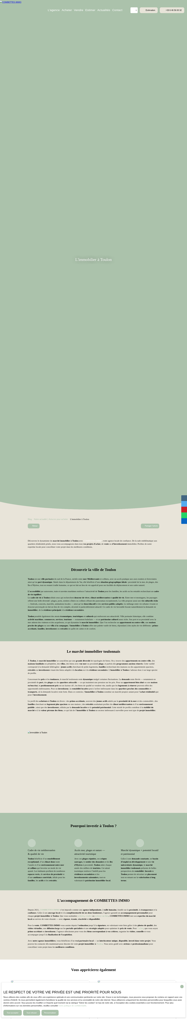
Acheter (67, 10)
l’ (140, 928)
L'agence (54, 10)
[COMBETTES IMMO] (14, 10)
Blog (30, 519)
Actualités (103, 10)
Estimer (90, 10)
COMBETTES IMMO (93, 541)
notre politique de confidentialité (72, 1006)
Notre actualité (40, 519)
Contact (117, 10)
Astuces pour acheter (58, 519)
